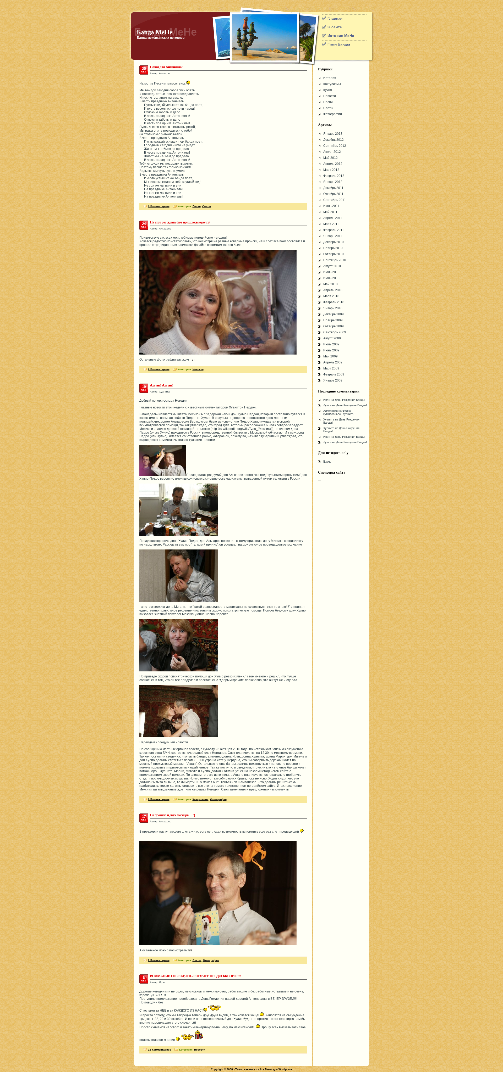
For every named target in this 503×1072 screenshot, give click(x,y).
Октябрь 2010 (333, 254)
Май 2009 (330, 356)
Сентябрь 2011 (334, 200)
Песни (328, 102)
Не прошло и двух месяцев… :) (172, 815)
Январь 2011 (332, 236)
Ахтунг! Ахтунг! (161, 385)
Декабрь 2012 (333, 140)
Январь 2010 (332, 308)
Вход (327, 461)
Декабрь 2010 (333, 242)
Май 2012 (330, 158)
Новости (329, 96)
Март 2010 (331, 296)
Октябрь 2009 (333, 326)
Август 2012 (332, 152)
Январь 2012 (332, 182)
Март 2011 (331, 224)
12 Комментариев (159, 1049)
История (329, 78)
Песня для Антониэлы (166, 67)
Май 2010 (330, 284)
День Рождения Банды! (350, 399)
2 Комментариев (159, 960)
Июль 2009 (331, 344)
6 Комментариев (159, 369)
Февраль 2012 (333, 176)
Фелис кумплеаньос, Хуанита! (338, 412)
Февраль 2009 (333, 374)
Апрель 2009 (332, 362)
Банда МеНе (154, 32)
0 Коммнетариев (159, 206)
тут (192, 359)
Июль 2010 (331, 272)
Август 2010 (332, 266)
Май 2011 (330, 212)
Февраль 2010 (333, 302)
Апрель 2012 (332, 164)
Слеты (328, 108)
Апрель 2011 (332, 218)
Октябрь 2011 (333, 194)
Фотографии (332, 114)
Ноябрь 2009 (333, 320)
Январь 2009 (332, 380)
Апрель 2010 (332, 290)
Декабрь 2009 (333, 314)
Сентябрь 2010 (334, 260)
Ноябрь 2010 (333, 248)
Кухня (327, 90)
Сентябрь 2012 (334, 146)
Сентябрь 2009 (334, 332)
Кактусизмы (332, 84)
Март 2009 (331, 368)
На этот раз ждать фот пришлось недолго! (180, 222)
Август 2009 (332, 338)
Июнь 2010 (331, 278)
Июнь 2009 (331, 350)
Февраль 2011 (333, 230)
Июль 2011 (331, 206)
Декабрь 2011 (333, 188)
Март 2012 (331, 170)
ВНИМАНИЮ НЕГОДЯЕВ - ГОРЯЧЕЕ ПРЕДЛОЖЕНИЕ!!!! (195, 976)
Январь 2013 (332, 134)
